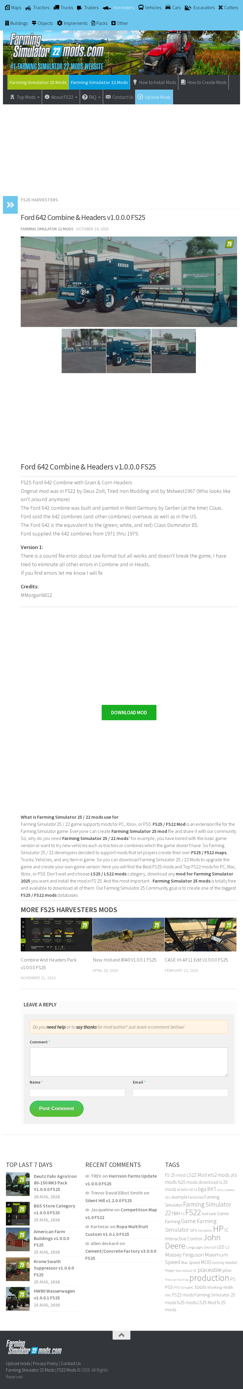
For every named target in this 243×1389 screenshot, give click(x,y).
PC (195, 1270)
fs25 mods (186, 1302)
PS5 (169, 1287)
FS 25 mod (175, 1175)
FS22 (193, 1212)
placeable (210, 1270)
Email (139, 1082)
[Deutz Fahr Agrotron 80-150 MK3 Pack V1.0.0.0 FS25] (18, 1184)
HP (218, 1228)
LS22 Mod (196, 1175)
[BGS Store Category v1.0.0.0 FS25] (18, 1214)
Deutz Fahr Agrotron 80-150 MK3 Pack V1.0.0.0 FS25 (55, 1182)
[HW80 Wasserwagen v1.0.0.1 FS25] (18, 1299)
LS (227, 1247)
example (179, 1197)
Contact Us (71, 1363)
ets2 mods (219, 1175)
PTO (177, 1287)
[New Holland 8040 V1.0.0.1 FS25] (128, 934)
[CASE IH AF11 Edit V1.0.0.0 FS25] (200, 934)
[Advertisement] (121, 147)
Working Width (220, 1287)
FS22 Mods (66, 1370)
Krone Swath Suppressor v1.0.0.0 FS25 (54, 1268)
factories (196, 1197)
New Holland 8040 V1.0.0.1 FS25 (124, 959)
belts (184, 1189)
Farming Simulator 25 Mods (37, 82)
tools (200, 1286)
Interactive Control (183, 1239)
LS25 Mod (206, 1302)
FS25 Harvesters (39, 200)
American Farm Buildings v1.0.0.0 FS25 (51, 1238)
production (209, 1277)
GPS (193, 1230)
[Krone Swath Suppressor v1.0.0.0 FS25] (18, 1269)
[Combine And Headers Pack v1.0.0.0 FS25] (56, 934)
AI (178, 1189)
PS (233, 1279)
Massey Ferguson (184, 1254)
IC (226, 1230)
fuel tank (209, 1213)
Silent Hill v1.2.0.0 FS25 (108, 1200)
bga (202, 1189)
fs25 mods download (198, 1182)
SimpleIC (187, 1287)
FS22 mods (183, 1295)
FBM (176, 1213)
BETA (193, 1189)
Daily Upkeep (225, 1190)
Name (36, 1082)
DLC (168, 1197)
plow (227, 1270)
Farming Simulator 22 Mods (99, 82)
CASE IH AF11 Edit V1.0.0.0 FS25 (196, 959)
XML (168, 1295)
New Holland (183, 1271)
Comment (40, 1042)
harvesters (205, 1230)
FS (182, 1214)
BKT (211, 1189)
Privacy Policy (45, 1363)
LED (220, 1247)
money (218, 1262)
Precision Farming (176, 1280)
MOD (206, 1262)
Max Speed (190, 1262)
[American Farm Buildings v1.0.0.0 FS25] (18, 1239)
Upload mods (18, 1363)
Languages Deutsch (201, 1247)
